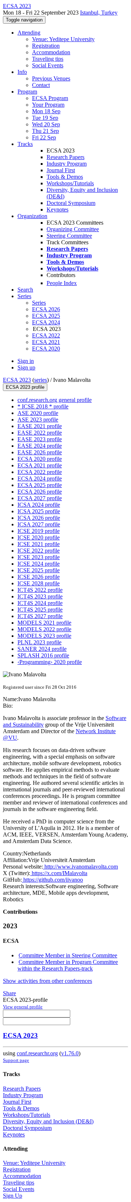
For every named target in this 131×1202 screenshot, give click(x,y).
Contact (41, 85)
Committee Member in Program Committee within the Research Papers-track (67, 965)
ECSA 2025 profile (39, 485)
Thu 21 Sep (45, 131)
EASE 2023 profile (39, 439)
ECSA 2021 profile (39, 465)
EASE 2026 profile (39, 452)
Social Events (47, 65)
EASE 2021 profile (39, 426)
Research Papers (65, 157)
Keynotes (57, 209)
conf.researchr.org (37, 1053)
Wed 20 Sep (46, 124)
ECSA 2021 (46, 342)
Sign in (25, 361)
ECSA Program (50, 98)
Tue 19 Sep (45, 118)
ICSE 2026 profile (38, 577)
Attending (28, 32)
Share (9, 993)
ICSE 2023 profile (38, 557)
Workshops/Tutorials (70, 183)
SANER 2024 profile (42, 649)
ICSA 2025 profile (38, 511)
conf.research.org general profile (54, 400)
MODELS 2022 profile (44, 629)
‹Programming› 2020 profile (49, 662)
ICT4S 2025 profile (40, 609)
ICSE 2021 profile (38, 544)
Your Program (48, 105)
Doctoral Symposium (71, 203)
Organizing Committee (73, 229)
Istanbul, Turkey (99, 12)
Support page (16, 1060)
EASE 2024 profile (39, 446)
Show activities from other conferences (47, 981)
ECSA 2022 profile (39, 472)
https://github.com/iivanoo (52, 880)
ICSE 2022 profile (38, 550)
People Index (62, 283)
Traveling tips (47, 59)
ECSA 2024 (46, 322)
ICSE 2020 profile (38, 537)
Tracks (25, 144)
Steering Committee (69, 236)
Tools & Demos (65, 177)
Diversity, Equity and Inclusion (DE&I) (48, 1121)
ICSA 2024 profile (38, 505)
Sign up (26, 367)
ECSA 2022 (46, 335)
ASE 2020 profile (37, 413)
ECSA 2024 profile (39, 478)
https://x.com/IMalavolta (58, 873)
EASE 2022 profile (39, 433)
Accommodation (51, 52)
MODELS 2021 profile (44, 623)
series (40, 380)
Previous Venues (51, 78)
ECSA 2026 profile (39, 492)
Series (39, 303)
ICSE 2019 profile (38, 531)
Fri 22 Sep (44, 137)
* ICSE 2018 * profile (42, 406)
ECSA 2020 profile (39, 459)
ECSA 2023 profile (25, 387)
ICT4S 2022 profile (40, 590)
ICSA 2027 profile (38, 524)
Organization (32, 216)
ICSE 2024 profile (38, 564)
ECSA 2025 (46, 316)
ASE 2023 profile (37, 419)
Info (22, 72)
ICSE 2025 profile (38, 570)
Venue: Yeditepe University (63, 39)
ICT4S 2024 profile (40, 603)
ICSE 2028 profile (38, 583)
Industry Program (67, 164)
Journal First (61, 170)
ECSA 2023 (17, 380)
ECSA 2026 (46, 309)
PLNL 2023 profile (39, 642)
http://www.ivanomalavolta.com (80, 866)
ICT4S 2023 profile (40, 596)
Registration (46, 46)
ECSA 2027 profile (39, 498)
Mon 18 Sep (46, 111)
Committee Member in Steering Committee (68, 955)
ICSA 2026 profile (38, 518)
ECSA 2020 (46, 348)
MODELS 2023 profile (44, 636)
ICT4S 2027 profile (40, 616)
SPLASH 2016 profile (43, 655)
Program (27, 91)
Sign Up (12, 1196)
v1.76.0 (70, 1053)
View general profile (23, 1006)
